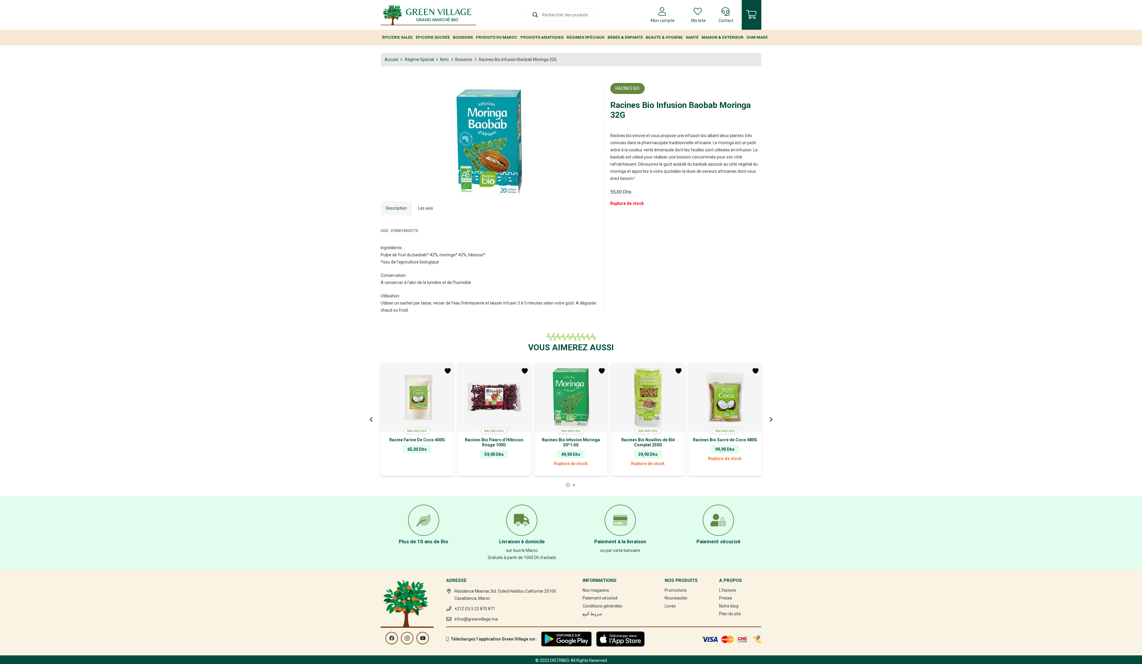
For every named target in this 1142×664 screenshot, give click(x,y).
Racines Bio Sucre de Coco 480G (725, 439)
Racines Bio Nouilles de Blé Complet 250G (648, 442)
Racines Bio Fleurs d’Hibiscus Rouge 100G (494, 442)
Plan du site (730, 613)
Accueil (391, 59)
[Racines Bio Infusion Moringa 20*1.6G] (571, 397)
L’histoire (727, 590)
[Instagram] (407, 638)
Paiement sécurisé (600, 598)
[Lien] (428, 14)
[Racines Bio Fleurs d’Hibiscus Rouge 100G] (494, 397)
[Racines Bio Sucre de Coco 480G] (724, 397)
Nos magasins (596, 590)
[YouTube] (422, 638)
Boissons (463, 59)
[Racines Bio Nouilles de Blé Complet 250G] (647, 397)
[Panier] (751, 15)
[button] (589, 91)
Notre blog (728, 606)
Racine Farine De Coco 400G (417, 439)
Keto (444, 59)
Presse (725, 598)
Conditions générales (602, 606)
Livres (670, 606)
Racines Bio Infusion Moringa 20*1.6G (571, 442)
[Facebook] (391, 638)
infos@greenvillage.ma (476, 619)
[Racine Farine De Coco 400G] (417, 397)
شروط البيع (592, 613)
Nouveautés (676, 598)
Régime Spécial (419, 59)
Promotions (676, 590)
